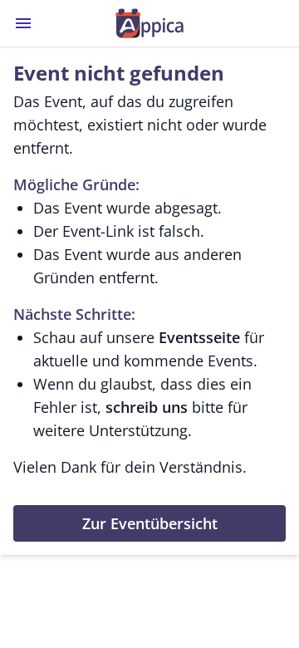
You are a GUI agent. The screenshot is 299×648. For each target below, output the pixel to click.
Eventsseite (199, 337)
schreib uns (146, 407)
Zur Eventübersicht (150, 523)
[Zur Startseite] (149, 23)
